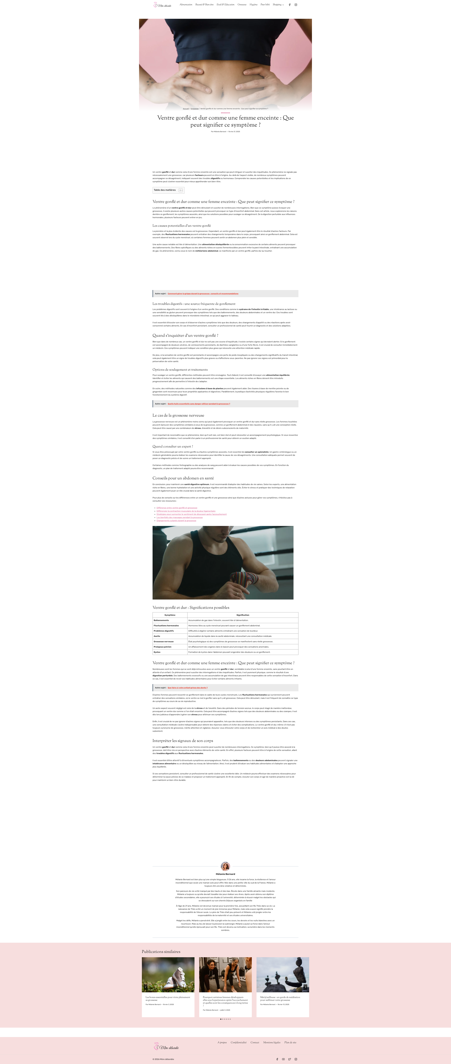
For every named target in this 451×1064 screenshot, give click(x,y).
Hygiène (253, 4)
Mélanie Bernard (220, 131)
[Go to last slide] (146, 987)
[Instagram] (295, 4)
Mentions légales (271, 1043)
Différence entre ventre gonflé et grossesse (177, 508)
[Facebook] (289, 4)
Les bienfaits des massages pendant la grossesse (180, 517)
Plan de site (290, 1043)
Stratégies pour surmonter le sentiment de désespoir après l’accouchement (192, 514)
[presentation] (168, 974)
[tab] (220, 1019)
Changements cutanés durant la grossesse (176, 520)
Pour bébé (265, 4)
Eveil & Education (225, 4)
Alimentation (185, 4)
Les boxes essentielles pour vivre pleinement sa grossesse (168, 999)
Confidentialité (239, 1043)
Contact (255, 1043)
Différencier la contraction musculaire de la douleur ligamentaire (186, 511)
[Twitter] (289, 1059)
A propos (222, 1043)
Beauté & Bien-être (204, 4)
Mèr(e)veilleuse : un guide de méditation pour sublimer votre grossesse (280, 999)
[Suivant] (305, 987)
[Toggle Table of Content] (179, 190)
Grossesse (242, 4)
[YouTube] (283, 1059)
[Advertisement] (225, 153)
